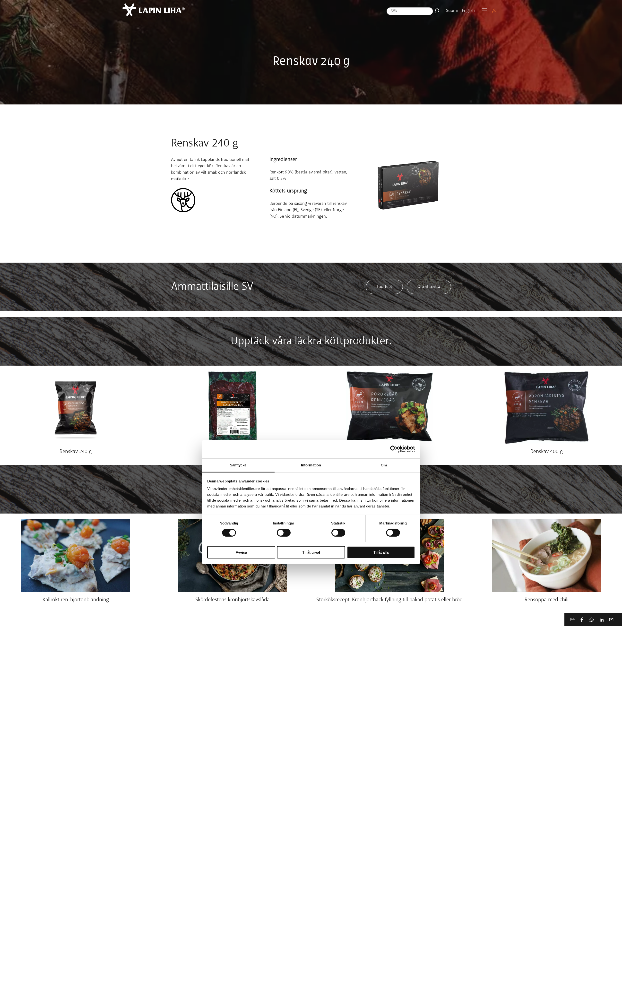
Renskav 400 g (546, 451)
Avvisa (241, 552)
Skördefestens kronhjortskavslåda (232, 600)
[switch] (284, 533)
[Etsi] (437, 10)
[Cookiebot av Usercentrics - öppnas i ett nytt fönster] (393, 449)
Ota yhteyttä (428, 286)
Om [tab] (384, 465)
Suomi (452, 11)
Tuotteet (384, 286)
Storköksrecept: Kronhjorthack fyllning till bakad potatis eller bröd (389, 600)
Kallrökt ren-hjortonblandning (76, 600)
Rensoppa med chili (547, 600)
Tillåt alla (381, 552)
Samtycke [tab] (238, 465)
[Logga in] (494, 10)
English (468, 11)
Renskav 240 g (76, 451)
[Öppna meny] (485, 11)
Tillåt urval (311, 552)
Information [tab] (311, 465)
